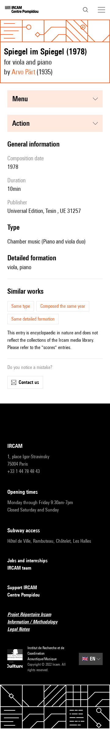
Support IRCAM (22, 587)
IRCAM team (19, 568)
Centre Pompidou (23, 595)
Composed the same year (62, 306)
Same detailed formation (33, 319)
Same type (20, 306)
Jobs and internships (27, 560)
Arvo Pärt (23, 72)
